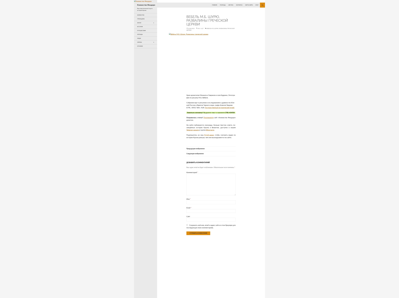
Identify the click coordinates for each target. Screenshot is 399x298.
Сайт (188, 216)
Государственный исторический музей (219, 108)
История (140, 26)
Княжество (140, 15)
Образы (139, 42)
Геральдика (141, 18)
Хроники (140, 46)
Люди (139, 38)
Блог (257, 5)
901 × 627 (200, 28)
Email (188, 208)
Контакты (239, 5)
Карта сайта (249, 5)
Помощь (223, 5)
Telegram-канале (192, 130)
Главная (214, 5)
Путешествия (141, 30)
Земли (139, 22)
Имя (188, 199)
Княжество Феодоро (146, 5)
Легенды (140, 34)
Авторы (230, 5)
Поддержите (209, 117)
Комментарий (192, 172)
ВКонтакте (210, 130)
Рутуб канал (209, 135)
